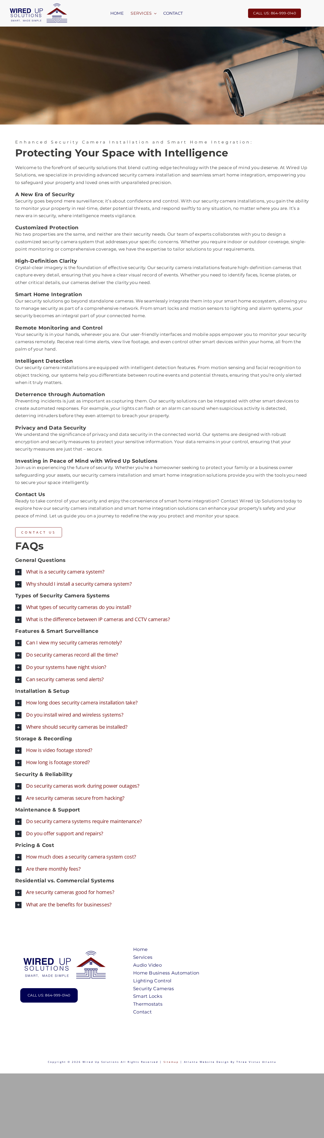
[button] (162, 572)
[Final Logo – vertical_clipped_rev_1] (64, 952)
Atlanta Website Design (206, 1062)
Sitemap (171, 1062)
